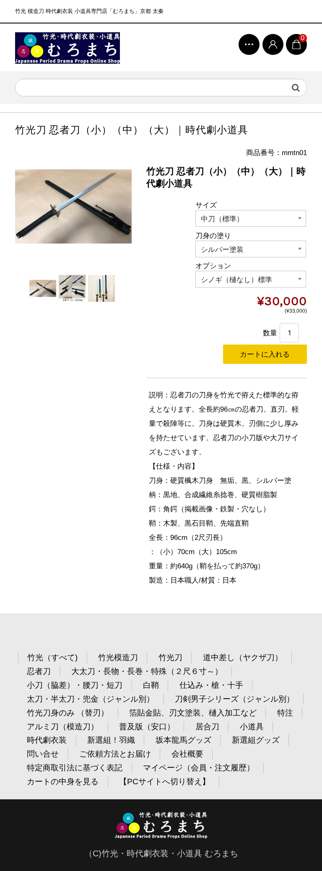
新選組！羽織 (111, 740)
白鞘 (151, 685)
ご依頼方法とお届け (115, 753)
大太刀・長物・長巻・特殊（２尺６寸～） (147, 671)
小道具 (252, 726)
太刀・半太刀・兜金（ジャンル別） (90, 699)
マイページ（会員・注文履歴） (198, 767)
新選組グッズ (256, 740)
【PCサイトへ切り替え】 (164, 781)
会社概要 (187, 753)
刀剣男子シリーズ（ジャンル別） (234, 699)
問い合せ (43, 753)
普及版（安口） (147, 726)
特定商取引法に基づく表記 (74, 767)
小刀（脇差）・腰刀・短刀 (74, 685)
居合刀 (207, 726)
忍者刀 (39, 671)
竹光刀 (170, 657)
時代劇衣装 (47, 740)
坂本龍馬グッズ (183, 740)
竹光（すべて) (52, 657)
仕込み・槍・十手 (211, 685)
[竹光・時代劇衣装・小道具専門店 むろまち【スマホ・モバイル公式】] (67, 47)
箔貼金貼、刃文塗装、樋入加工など (193, 712)
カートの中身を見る (63, 781)
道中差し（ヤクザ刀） (243, 657)
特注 (285, 712)
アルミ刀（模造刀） (63, 726)
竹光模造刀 (118, 657)
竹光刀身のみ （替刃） (68, 712)
